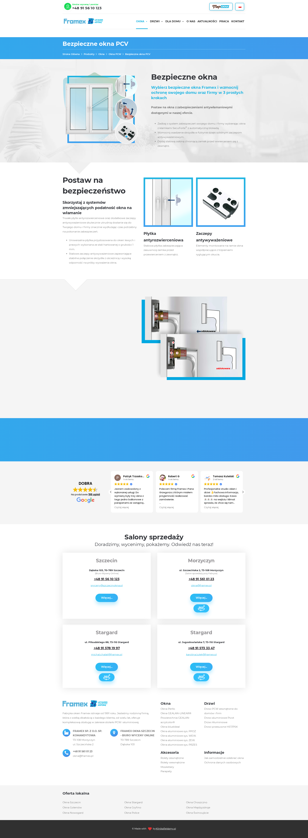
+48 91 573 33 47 (201, 648)
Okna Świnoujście (197, 812)
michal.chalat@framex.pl (106, 654)
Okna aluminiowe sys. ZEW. (178, 740)
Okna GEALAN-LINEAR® (176, 713)
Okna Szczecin (72, 802)
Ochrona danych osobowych (222, 762)
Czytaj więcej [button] (121, 507)
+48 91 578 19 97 (107, 648)
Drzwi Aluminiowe (215, 722)
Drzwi (155, 21)
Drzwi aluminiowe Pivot (219, 717)
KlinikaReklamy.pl (166, 828)
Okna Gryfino (132, 807)
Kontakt (237, 21)
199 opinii (94, 494)
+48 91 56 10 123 (87, 8)
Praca (224, 21)
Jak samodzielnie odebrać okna (224, 758)
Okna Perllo (168, 708)
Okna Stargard (133, 802)
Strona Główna (71, 54)
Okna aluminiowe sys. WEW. (178, 735)
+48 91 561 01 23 (201, 579)
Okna (140, 21)
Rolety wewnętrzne (173, 762)
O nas (191, 21)
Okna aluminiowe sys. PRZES (179, 744)
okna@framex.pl (201, 585)
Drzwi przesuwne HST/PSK (221, 726)
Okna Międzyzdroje (198, 807)
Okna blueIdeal (170, 726)
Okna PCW (115, 54)
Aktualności (207, 21)
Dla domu (173, 21)
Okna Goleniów (72, 807)
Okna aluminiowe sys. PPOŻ (178, 731)
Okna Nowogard (73, 812)
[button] (242, 492)
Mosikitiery (167, 766)
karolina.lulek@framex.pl (201, 654)
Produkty (89, 54)
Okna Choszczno (196, 802)
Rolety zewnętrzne (172, 758)
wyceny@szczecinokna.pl (107, 585)
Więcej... (106, 597)
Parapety (166, 771)
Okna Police (131, 812)
